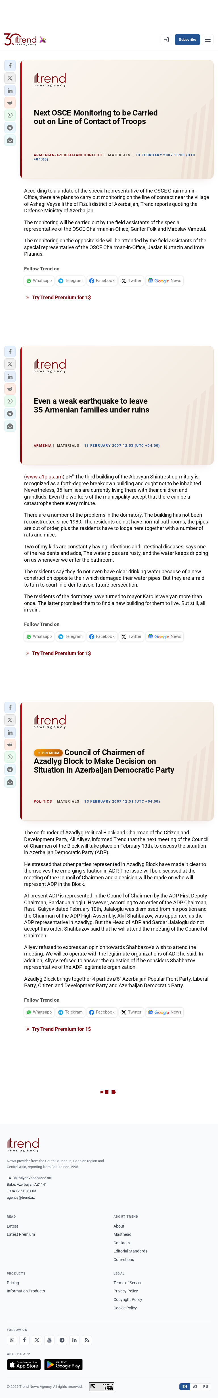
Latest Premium (21, 1234)
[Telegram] (62, 1340)
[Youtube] (49, 1340)
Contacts (122, 1243)
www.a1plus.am (44, 477)
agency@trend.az (21, 1197)
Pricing (13, 1283)
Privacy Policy (126, 1291)
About (119, 1226)
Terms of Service (128, 1283)
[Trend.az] (25, 39)
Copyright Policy (128, 1299)
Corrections (124, 1259)
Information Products (26, 1291)
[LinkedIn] (74, 1340)
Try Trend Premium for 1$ (61, 297)
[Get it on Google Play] (63, 1364)
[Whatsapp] (12, 1340)
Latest (12, 1226)
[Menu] (208, 39)
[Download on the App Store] (24, 1364)
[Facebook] (24, 1340)
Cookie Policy (125, 1308)
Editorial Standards (130, 1251)
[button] (10, 65)
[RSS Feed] (87, 1340)
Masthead (122, 1234)
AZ (195, 1387)
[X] (37, 1340)
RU (205, 1387)
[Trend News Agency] (23, 1145)
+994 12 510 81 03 (21, 1191)
